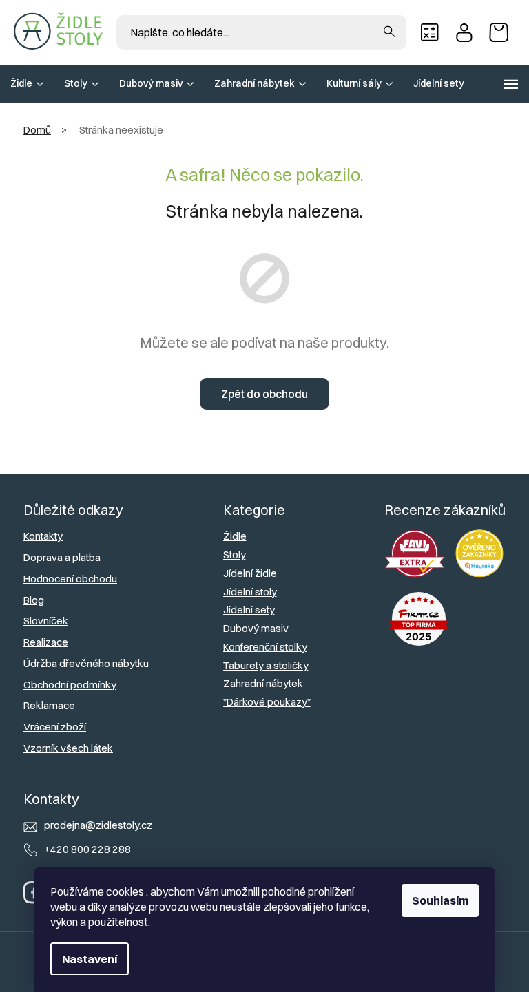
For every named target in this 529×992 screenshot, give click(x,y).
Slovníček (45, 620)
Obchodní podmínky (69, 684)
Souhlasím (440, 900)
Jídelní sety (249, 609)
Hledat (389, 32)
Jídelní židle (250, 573)
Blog (33, 599)
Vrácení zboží (54, 726)
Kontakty (43, 535)
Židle (235, 535)
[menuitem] (27, 84)
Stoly (234, 554)
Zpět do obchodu (264, 394)
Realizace (45, 641)
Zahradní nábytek (263, 683)
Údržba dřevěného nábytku (86, 663)
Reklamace (49, 705)
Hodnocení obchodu (70, 578)
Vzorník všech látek (68, 747)
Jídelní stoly (250, 591)
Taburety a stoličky (266, 665)
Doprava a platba (62, 557)
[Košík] (502, 32)
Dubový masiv (256, 628)
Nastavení (89, 959)
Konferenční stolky (265, 646)
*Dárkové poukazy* (267, 701)
